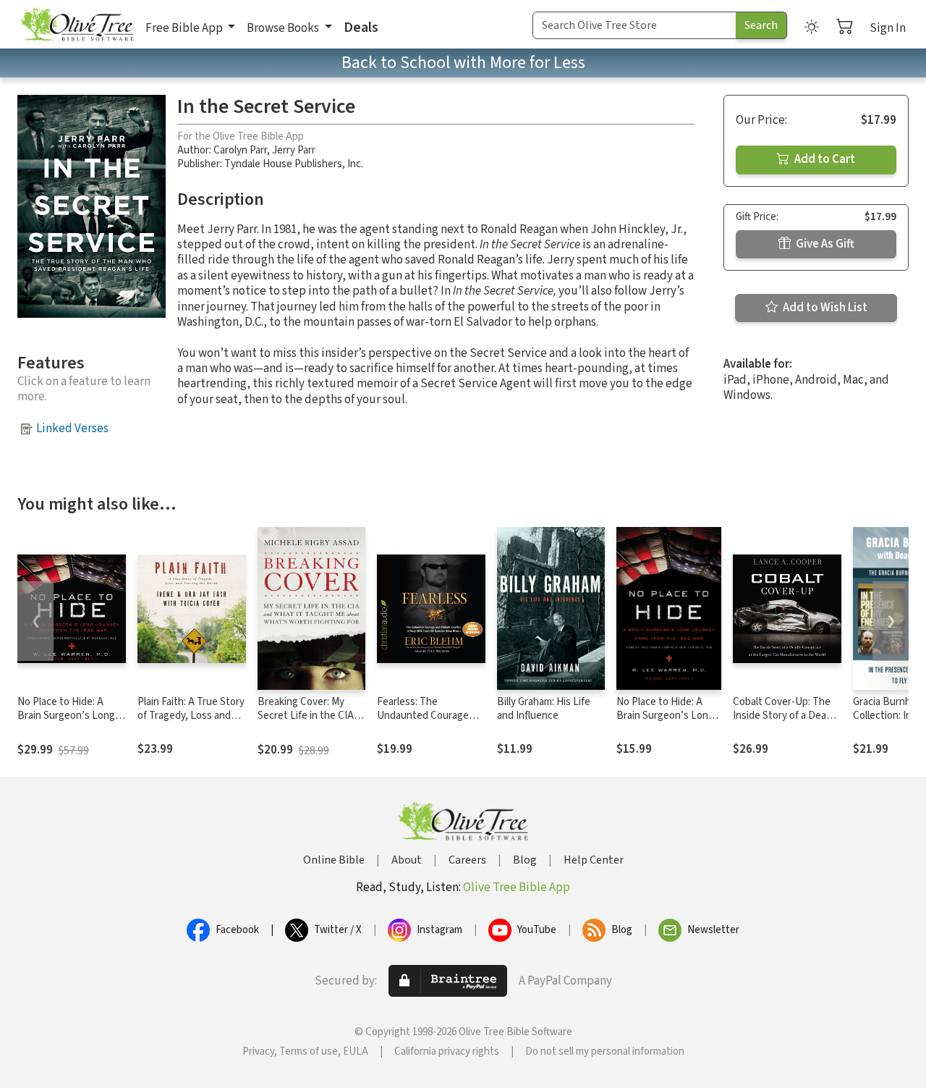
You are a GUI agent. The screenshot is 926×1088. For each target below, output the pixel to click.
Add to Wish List (824, 307)
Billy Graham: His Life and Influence (543, 708)
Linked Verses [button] (72, 428)
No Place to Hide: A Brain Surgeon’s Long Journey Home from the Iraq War (70, 722)
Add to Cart (823, 159)
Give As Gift (824, 244)
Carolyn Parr (240, 150)
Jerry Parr (293, 150)
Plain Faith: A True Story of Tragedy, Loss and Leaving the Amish (191, 715)
